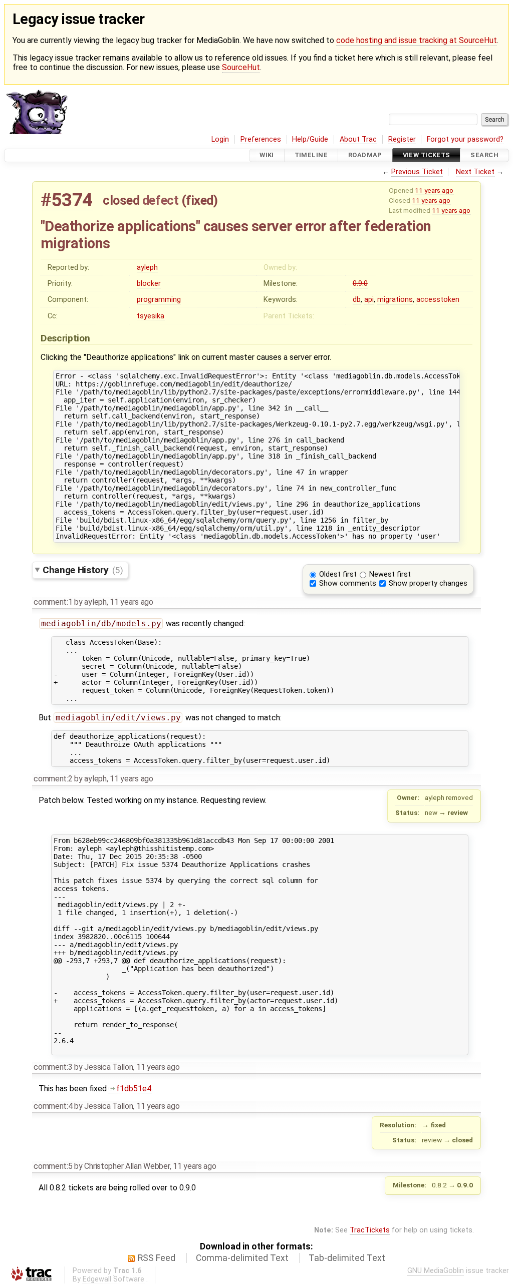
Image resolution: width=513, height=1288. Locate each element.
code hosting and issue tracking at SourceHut (416, 40)
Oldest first (338, 574)
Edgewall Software (113, 1279)
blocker (149, 283)
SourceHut (241, 67)
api (369, 299)
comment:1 (53, 602)
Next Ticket (475, 172)
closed (121, 200)
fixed (199, 200)
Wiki (267, 155)
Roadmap (365, 155)
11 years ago (434, 190)
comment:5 (53, 1166)
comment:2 (53, 778)
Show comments (347, 583)
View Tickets (426, 155)
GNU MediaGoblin (435, 1270)
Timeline (311, 155)
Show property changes (428, 583)
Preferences (260, 139)
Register (402, 139)
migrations (395, 299)
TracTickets (370, 1230)
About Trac (358, 139)
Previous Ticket (417, 172)
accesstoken (437, 299)
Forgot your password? (465, 139)
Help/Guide (310, 139)
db (357, 299)
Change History (83, 570)
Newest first (390, 574)
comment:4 (53, 1106)
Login (220, 139)
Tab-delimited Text (347, 1258)
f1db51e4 (133, 1088)
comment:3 (53, 1067)
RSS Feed (156, 1258)
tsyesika (150, 316)
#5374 (67, 200)
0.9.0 (360, 283)
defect (160, 200)
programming (159, 299)
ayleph (147, 267)
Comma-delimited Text (242, 1258)
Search (484, 155)
